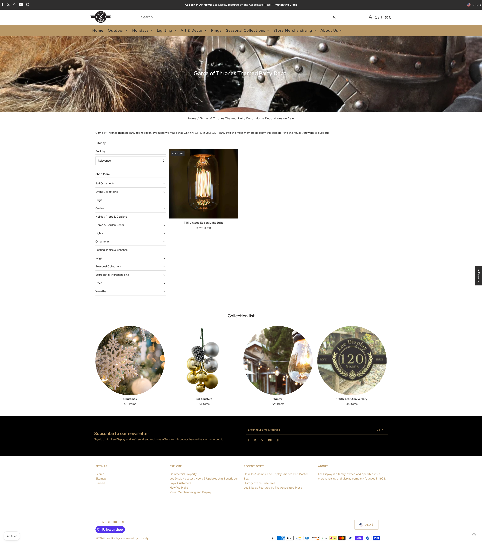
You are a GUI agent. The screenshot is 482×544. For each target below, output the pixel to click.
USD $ (476, 5)
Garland (100, 208)
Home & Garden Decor (109, 225)
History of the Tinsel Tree (259, 483)
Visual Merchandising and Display (190, 492)
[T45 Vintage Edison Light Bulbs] (203, 184)
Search (99, 474)
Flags (98, 200)
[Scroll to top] (474, 534)
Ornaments (102, 241)
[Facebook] (2, 5)
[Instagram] (27, 5)
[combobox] (234, 17)
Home (192, 118)
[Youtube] (20, 5)
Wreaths (100, 291)
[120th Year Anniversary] (352, 360)
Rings (98, 258)
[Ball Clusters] (204, 360)
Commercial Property (183, 474)
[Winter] (278, 360)
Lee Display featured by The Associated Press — (241, 4)
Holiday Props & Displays (111, 216)
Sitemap (100, 478)
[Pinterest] (13, 5)
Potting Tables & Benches (111, 250)
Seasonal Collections (108, 266)
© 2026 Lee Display (108, 538)
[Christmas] (130, 360)
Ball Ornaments (105, 183)
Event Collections (106, 191)
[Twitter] (8, 5)
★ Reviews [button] (478, 275)
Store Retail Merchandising (112, 274)
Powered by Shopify (136, 538)
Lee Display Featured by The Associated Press (273, 487)
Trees (98, 283)
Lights (99, 233)
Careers (100, 483)
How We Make (179, 487)
